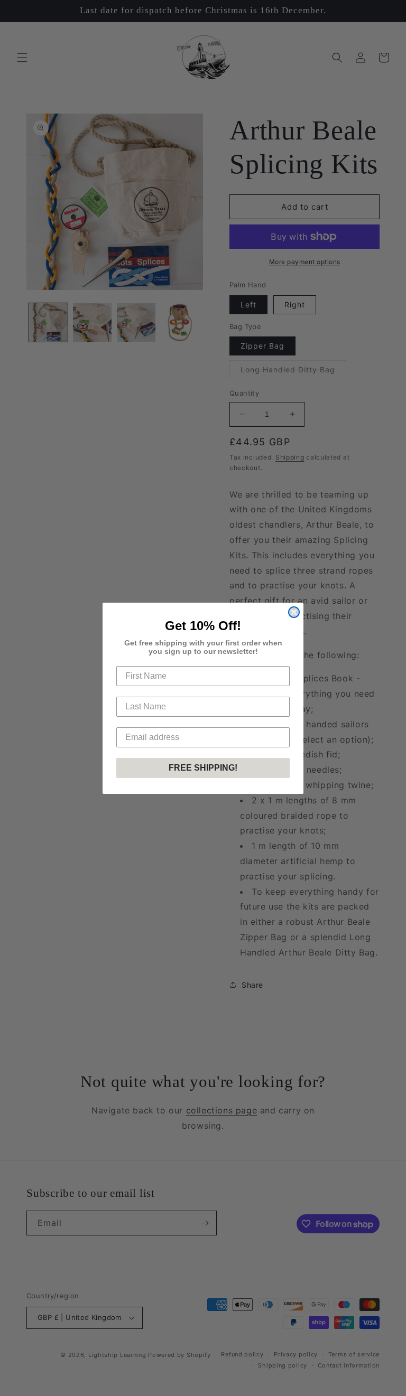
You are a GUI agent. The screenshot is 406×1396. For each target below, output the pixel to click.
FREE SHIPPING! (203, 767)
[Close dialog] (294, 612)
